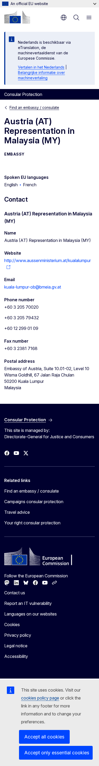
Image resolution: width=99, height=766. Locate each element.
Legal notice (15, 645)
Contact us (14, 592)
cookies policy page (40, 698)
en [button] (63, 17)
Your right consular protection (32, 522)
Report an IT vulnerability (28, 603)
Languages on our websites (30, 614)
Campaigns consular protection (33, 501)
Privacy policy (17, 635)
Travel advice (17, 512)
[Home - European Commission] (17, 17)
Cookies (12, 624)
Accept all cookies (44, 737)
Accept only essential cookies (56, 752)
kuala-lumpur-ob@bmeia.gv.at (32, 287)
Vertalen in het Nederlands (41, 67)
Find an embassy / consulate (34, 107)
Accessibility (16, 656)
